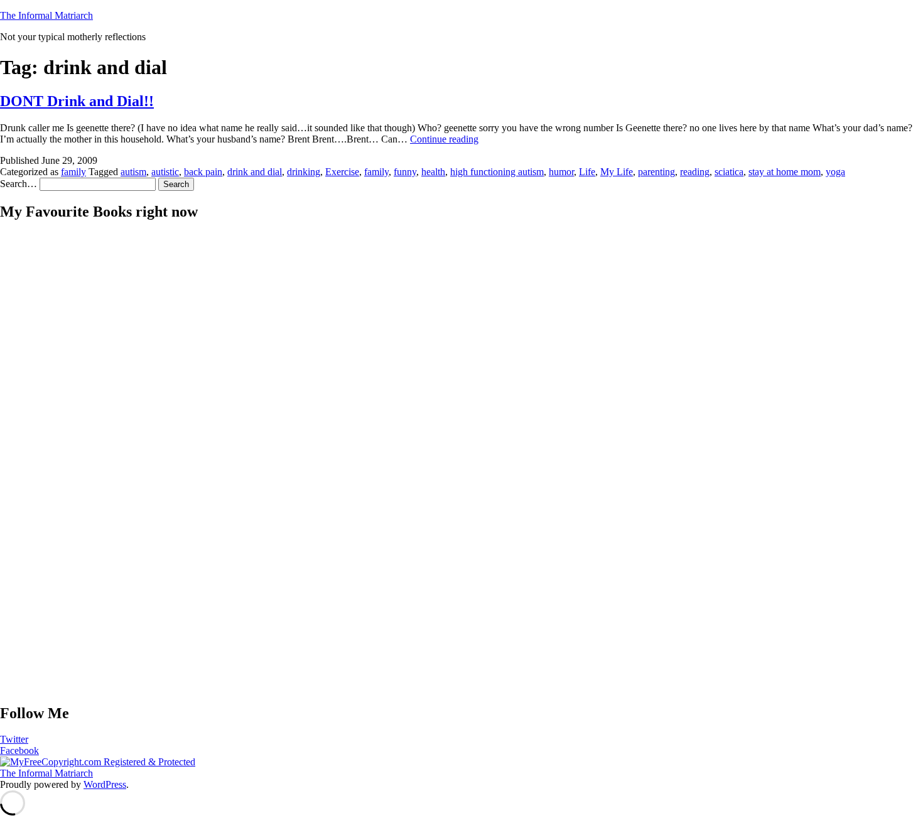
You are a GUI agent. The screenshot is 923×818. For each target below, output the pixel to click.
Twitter (14, 739)
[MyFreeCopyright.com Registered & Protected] (97, 761)
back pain (203, 171)
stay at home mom (784, 171)
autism (133, 171)
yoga (835, 171)
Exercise (342, 171)
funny (405, 171)
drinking (303, 171)
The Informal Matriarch (46, 15)
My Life (616, 171)
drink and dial (254, 171)
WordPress (105, 784)
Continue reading (444, 139)
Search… (18, 183)
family (73, 171)
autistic (165, 171)
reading (695, 171)
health (433, 171)
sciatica (729, 171)
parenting (656, 171)
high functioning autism (497, 171)
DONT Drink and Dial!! (77, 101)
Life (587, 171)
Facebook (19, 750)
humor (561, 171)
